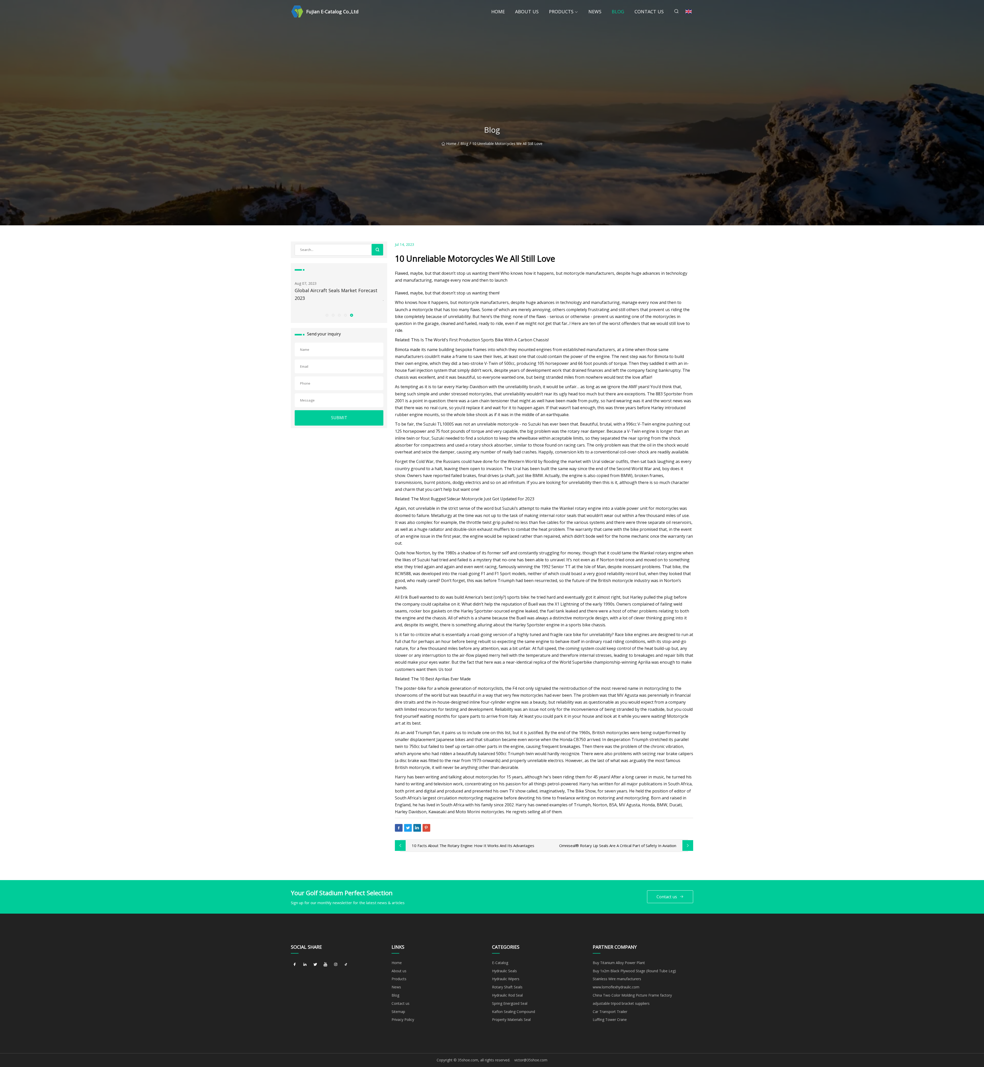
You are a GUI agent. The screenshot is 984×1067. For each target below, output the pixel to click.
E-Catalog (500, 962)
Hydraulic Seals (504, 970)
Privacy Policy (403, 1019)
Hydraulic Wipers (505, 978)
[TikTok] (346, 964)
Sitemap (398, 1011)
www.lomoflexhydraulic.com (616, 987)
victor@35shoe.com (530, 1060)
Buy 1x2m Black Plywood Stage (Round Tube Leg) (634, 970)
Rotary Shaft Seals (507, 987)
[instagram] (336, 964)
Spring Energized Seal (509, 1003)
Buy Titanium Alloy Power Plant (619, 962)
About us (527, 11)
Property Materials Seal (511, 1019)
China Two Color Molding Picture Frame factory (632, 995)
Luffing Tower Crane (610, 1019)
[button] (326, 314)
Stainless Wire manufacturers (617, 978)
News (594, 11)
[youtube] (325, 964)
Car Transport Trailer (610, 1011)
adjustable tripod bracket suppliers (621, 1003)
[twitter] (315, 964)
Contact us (649, 11)
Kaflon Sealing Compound (513, 1011)
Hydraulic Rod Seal (507, 995)
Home (498, 11)
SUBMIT (339, 417)
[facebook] (295, 964)
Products (561, 11)
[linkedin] (305, 964)
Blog (618, 11)
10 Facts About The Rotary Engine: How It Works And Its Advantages (473, 845)
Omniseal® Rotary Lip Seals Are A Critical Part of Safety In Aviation (617, 845)
